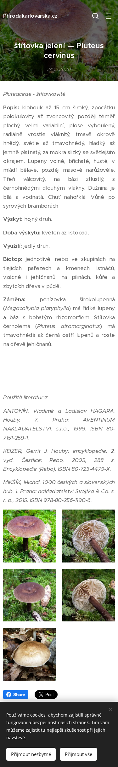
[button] (95, 16)
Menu (108, 15)
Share (19, 694)
